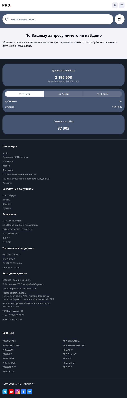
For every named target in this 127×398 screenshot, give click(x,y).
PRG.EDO (67, 367)
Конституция (9, 195)
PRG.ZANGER (9, 341)
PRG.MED (7, 354)
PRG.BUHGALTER (11, 345)
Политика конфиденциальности (19, 174)
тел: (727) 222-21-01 (12, 310)
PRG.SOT (67, 358)
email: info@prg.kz (12, 319)
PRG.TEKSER (69, 362)
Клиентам (7, 161)
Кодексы (6, 203)
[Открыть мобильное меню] (122, 5)
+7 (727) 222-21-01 (11, 254)
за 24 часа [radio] (24, 93)
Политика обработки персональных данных (25, 178)
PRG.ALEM (7, 349)
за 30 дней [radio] (102, 93)
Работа (6, 165)
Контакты (7, 170)
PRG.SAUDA (8, 371)
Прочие (6, 208)
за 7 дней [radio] (64, 93)
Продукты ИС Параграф (15, 157)
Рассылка (7, 182)
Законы (6, 199)
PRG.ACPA (68, 349)
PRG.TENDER (8, 362)
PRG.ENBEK (8, 358)
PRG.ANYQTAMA (71, 341)
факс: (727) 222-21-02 (13, 315)
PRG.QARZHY (9, 367)
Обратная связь (11, 267)
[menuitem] (29, 152)
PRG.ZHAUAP (69, 354)
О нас (5, 152)
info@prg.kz (8, 258)
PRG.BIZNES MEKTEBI (74, 345)
